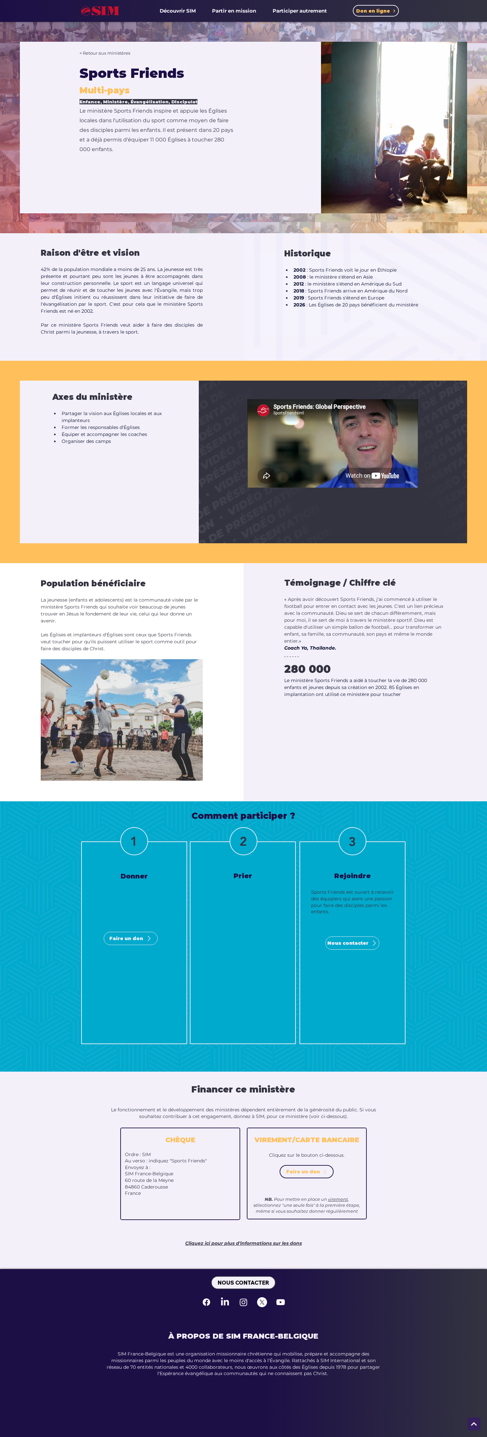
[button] (177, 10)
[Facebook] (206, 1302)
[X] (262, 1302)
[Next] (473, 1423)
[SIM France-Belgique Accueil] (100, 11)
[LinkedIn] (225, 1302)
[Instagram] (243, 1302)
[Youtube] (281, 1302)
